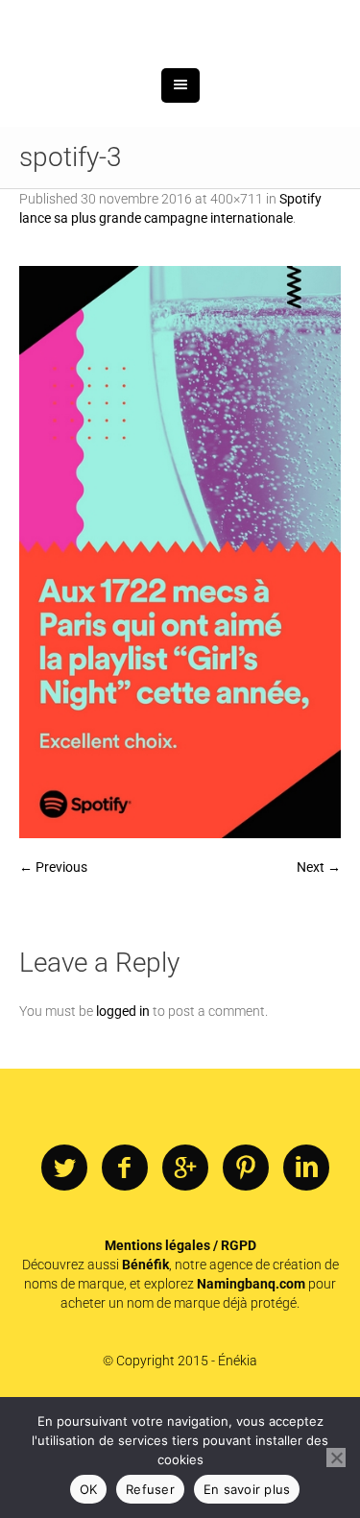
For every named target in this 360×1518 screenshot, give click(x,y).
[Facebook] (125, 1267)
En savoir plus (247, 1489)
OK (89, 1489)
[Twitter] (64, 1267)
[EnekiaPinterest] (246, 1267)
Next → (319, 966)
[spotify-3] (180, 651)
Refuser (150, 1489)
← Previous (53, 966)
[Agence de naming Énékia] (180, 74)
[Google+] (185, 1267)
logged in (123, 1110)
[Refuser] (336, 1457)
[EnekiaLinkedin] (306, 1267)
